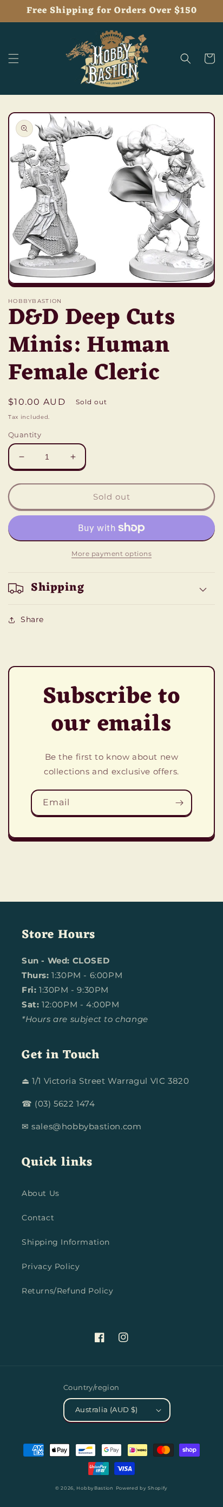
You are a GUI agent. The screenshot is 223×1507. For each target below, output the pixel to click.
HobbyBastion (94, 1488)
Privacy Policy (51, 1266)
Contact (38, 1218)
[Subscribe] (179, 803)
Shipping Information (66, 1242)
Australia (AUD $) (106, 1409)
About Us (41, 1193)
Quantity (24, 434)
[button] (13, 58)
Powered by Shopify (142, 1488)
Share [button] (32, 619)
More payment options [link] (111, 553)
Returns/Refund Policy (68, 1291)
